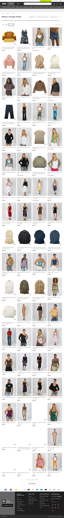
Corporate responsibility (32, 500)
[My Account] (54, 4)
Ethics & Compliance (20, 510)
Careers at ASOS (31, 498)
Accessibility (60, 516)
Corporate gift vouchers (44, 500)
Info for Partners (42, 503)
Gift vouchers (42, 498)
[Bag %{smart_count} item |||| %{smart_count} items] (60, 4)
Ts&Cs (56, 516)
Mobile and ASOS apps (44, 496)
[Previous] (27, 17)
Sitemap (18, 506)
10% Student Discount (21, 504)
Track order (19, 499)
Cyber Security (31, 503)
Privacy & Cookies (51, 516)
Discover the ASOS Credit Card (44, 506)
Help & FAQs (55, 1)
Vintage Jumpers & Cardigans (56, 17)
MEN (18, 3)
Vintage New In (32, 17)
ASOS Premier (19, 503)
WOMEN (11, 3)
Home (3, 13)
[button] (52, 501)
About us (30, 496)
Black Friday (42, 501)
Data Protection (19, 508)
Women (7, 13)
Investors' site (30, 501)
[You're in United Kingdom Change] (60, 1)
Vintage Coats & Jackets (43, 17)
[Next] (61, 17)
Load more (32, 483)
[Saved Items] (57, 4)
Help (18, 497)
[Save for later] (14, 44)
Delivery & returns (20, 501)
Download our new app (46, 1)
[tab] (4, 7)
